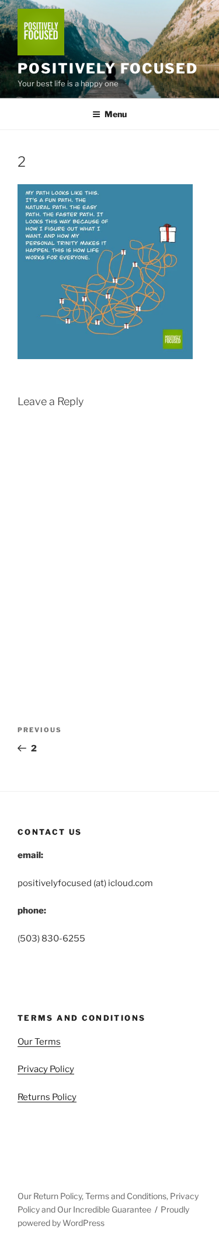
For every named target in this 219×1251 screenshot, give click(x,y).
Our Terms (39, 1041)
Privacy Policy (46, 1069)
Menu (116, 114)
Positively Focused (108, 68)
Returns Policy (47, 1097)
